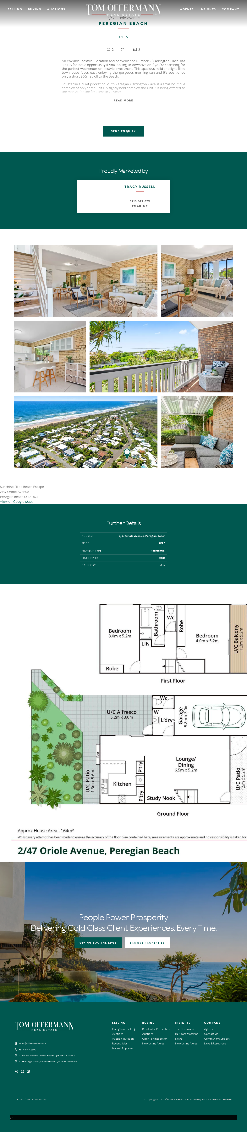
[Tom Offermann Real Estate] (123, 10)
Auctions (56, 9)
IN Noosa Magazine (186, 1034)
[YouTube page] (28, 1071)
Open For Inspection (154, 1038)
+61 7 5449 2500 (27, 1049)
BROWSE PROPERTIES (147, 942)
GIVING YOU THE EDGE (98, 942)
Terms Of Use (22, 1099)
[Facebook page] (17, 1071)
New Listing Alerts (153, 1043)
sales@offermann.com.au (33, 1043)
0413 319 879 (140, 201)
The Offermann (184, 1029)
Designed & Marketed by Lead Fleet (214, 1099)
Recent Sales (119, 1043)
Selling (15, 9)
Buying (34, 9)
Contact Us (211, 1034)
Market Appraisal (122, 1048)
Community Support (217, 1038)
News (178, 1038)
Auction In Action (123, 1038)
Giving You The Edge (124, 1029)
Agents (187, 9)
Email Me (140, 206)
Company (230, 9)
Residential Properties (155, 1029)
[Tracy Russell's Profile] (93, 196)
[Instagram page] (23, 1071)
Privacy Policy (39, 1099)
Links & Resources (215, 1043)
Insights (208, 9)
